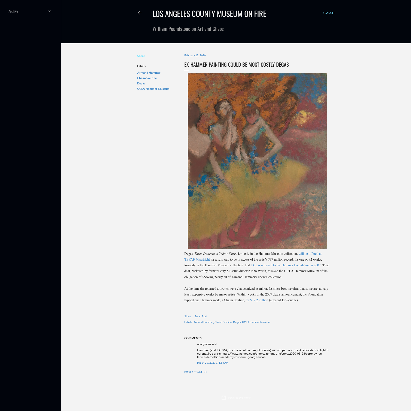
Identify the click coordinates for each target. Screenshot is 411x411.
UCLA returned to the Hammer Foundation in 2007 (286, 265)
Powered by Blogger (239, 397)
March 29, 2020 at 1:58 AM (212, 362)
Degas (141, 83)
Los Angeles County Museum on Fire (209, 13)
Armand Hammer (149, 72)
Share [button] (141, 56)
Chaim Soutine (147, 78)
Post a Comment (195, 372)
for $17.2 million (257, 300)
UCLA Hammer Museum (153, 88)
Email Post (201, 316)
